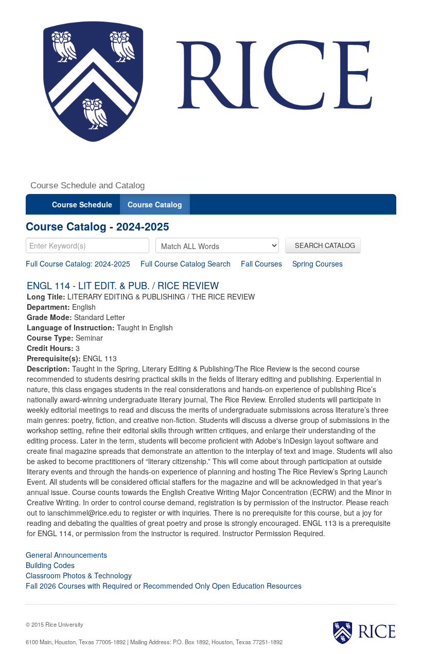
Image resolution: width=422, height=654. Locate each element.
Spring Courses (317, 263)
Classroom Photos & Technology (79, 575)
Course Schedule (82, 204)
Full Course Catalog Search (185, 263)
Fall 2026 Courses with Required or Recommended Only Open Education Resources (164, 585)
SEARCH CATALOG (323, 245)
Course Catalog (155, 204)
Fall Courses (261, 263)
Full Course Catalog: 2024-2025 (78, 263)
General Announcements (66, 555)
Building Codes (50, 565)
